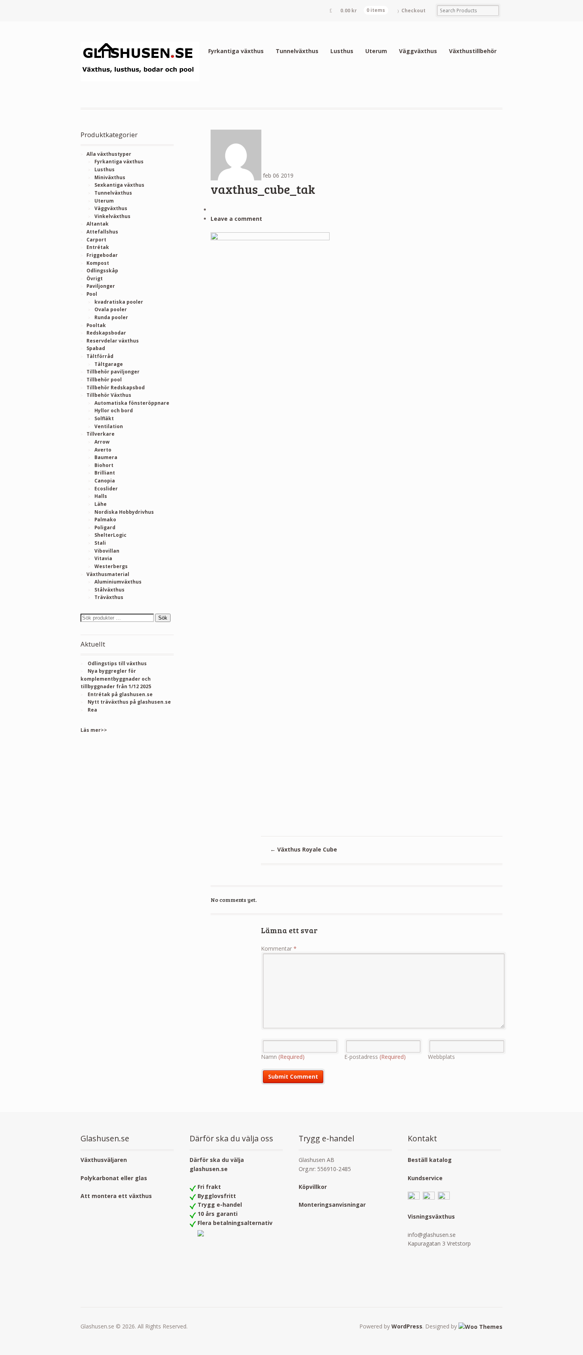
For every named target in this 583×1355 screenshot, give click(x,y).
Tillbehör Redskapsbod (115, 387)
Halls (100, 496)
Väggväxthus (418, 51)
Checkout (413, 10)
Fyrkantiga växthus (236, 51)
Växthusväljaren (104, 1160)
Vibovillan (106, 550)
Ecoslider (106, 488)
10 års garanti (218, 1213)
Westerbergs (111, 566)
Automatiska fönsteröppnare (131, 403)
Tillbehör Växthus (108, 395)
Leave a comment (236, 218)
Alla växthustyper (108, 154)
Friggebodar (102, 255)
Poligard (104, 527)
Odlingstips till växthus (117, 663)
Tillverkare (100, 434)
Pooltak (96, 325)
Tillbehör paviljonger (113, 371)
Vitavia (103, 558)
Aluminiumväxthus (118, 581)
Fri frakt (209, 1186)
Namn (283, 1056)
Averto (102, 449)
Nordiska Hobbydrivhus (124, 512)
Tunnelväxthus (297, 51)
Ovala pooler (110, 309)
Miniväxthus (109, 177)
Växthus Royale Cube (303, 849)
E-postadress (375, 1056)
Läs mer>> (94, 730)
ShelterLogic (110, 535)
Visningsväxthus (431, 1216)
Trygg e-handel (220, 1204)
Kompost (97, 263)
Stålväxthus (109, 589)
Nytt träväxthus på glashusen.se (129, 702)
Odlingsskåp (102, 270)
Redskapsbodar (106, 332)
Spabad (95, 348)
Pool (91, 294)
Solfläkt (104, 418)
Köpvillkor (313, 1186)
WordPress (406, 1326)
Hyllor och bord (113, 410)
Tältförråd (99, 356)
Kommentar (279, 948)
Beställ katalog (430, 1160)
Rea (92, 709)
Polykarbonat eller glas (114, 1178)
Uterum (376, 51)
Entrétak (97, 247)
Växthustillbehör (473, 51)
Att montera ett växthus (116, 1196)
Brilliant (104, 472)
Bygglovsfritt (217, 1196)
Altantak (97, 223)
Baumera (105, 457)
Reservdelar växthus (112, 340)
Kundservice (425, 1178)
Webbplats (441, 1056)
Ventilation (108, 426)
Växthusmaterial (107, 574)
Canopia (104, 480)
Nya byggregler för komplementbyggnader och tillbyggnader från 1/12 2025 (116, 679)
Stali (100, 543)
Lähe (100, 504)
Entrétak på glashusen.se (120, 694)
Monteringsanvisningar (332, 1204)
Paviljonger (100, 286)
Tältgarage (108, 364)
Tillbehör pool (104, 379)
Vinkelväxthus (112, 216)
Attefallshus (102, 231)
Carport (96, 239)
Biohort (103, 465)
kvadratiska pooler (118, 302)
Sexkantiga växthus (119, 185)
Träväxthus (108, 597)
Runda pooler (111, 317)
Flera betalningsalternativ (235, 1223)
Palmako (105, 519)
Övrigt (94, 278)
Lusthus (341, 51)
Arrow (101, 441)
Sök (162, 618)
